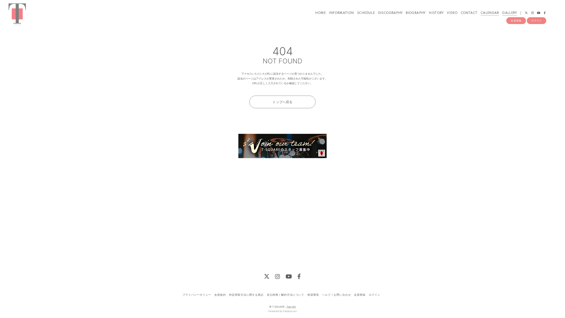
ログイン (536, 20)
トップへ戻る (282, 102)
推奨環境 (313, 294)
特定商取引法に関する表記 (246, 294)
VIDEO (452, 13)
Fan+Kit (291, 306)
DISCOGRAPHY (390, 13)
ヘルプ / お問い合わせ (336, 294)
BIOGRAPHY (416, 13)
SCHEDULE (366, 13)
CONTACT (469, 13)
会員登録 (516, 20)
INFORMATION (341, 13)
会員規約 (220, 294)
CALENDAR (490, 13)
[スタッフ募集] (282, 146)
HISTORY (436, 13)
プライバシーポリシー (197, 294)
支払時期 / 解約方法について (285, 294)
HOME (320, 13)
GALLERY (509, 13)
